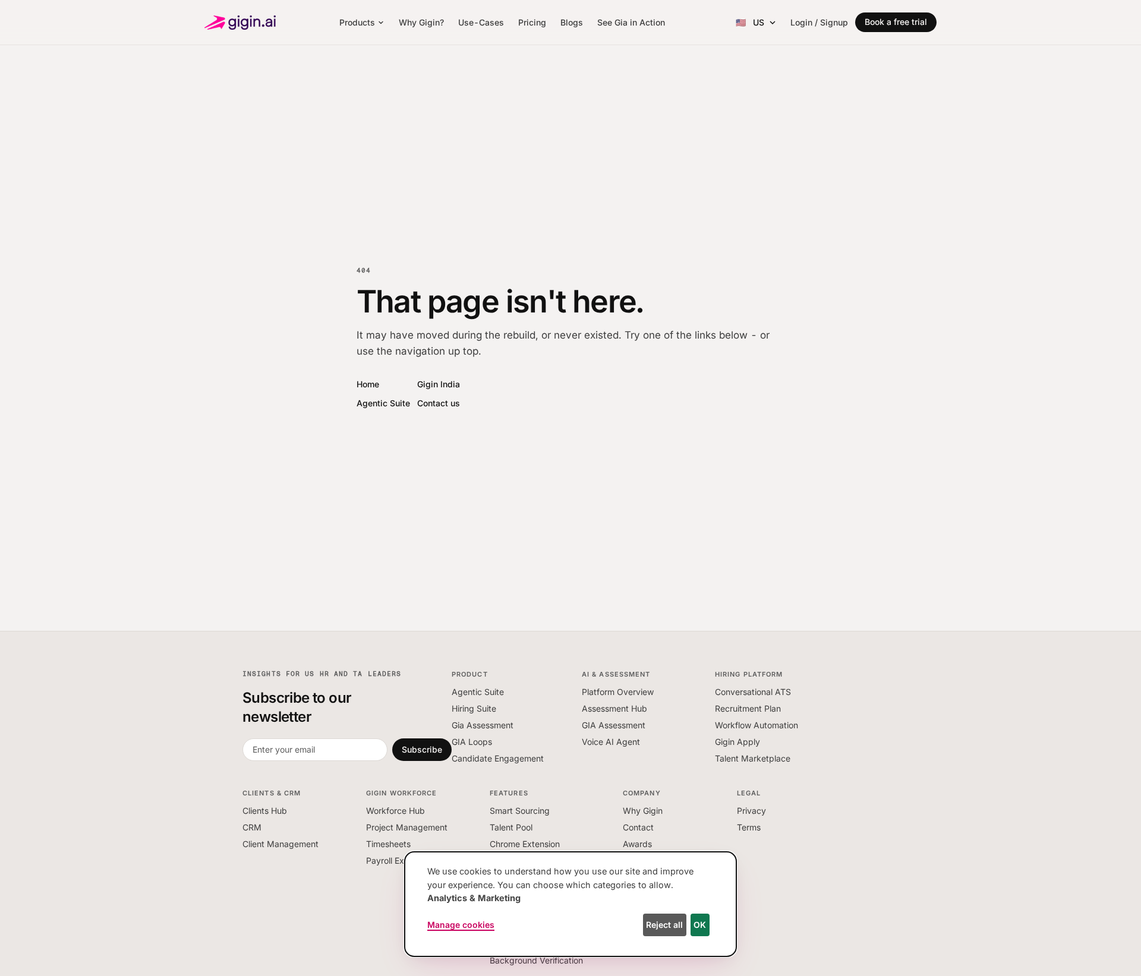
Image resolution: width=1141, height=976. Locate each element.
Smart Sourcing (520, 811)
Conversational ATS (753, 692)
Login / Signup (819, 22)
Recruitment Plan (748, 708)
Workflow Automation (756, 725)
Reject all (664, 925)
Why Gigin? (421, 22)
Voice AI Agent (611, 742)
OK (700, 925)
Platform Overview (618, 692)
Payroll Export (393, 860)
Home (368, 384)
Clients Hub (264, 811)
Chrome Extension (525, 844)
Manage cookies (460, 925)
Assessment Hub (614, 708)
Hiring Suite (474, 708)
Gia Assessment (482, 725)
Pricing (532, 22)
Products (357, 22)
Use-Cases (481, 22)
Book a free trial (896, 22)
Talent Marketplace (752, 758)
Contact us (438, 403)
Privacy (751, 811)
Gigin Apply (737, 742)
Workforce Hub (395, 811)
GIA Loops (472, 742)
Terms (749, 827)
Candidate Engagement (498, 758)
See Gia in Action (631, 22)
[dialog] (570, 904)
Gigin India (438, 384)
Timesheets (388, 844)
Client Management (280, 844)
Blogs (571, 22)
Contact (638, 827)
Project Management (406, 827)
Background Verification (536, 960)
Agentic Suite (383, 403)
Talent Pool (511, 827)
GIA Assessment (613, 725)
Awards (637, 844)
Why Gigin (643, 811)
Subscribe (422, 749)
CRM (251, 827)
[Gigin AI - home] (240, 22)
